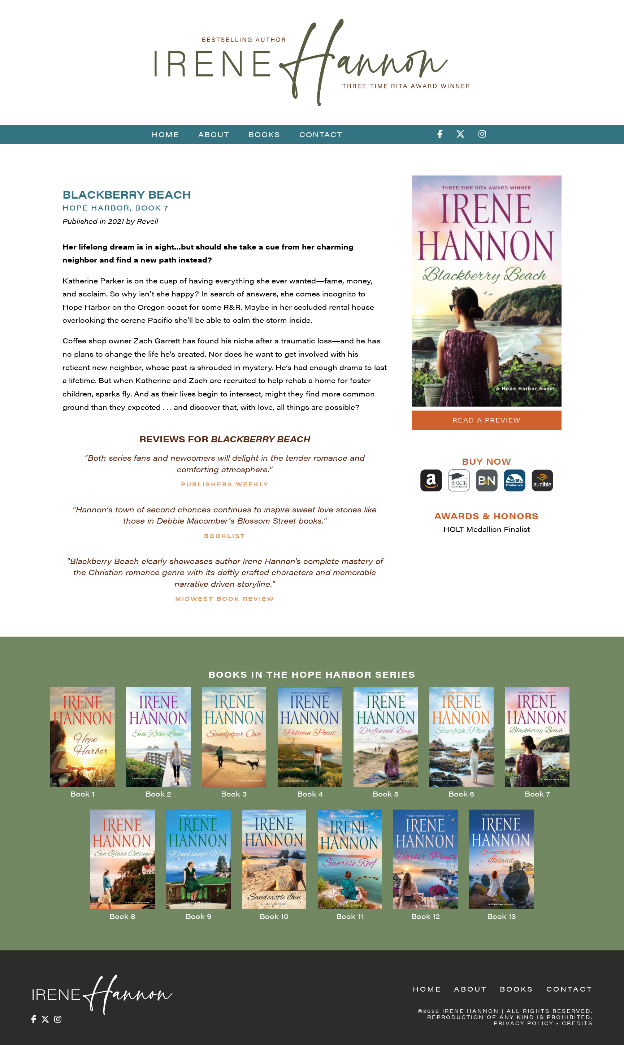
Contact (320, 134)
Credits (577, 1023)
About (213, 134)
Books (264, 134)
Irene (100, 993)
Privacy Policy (524, 1023)
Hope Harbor (115, 207)
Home (165, 134)
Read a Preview (486, 420)
